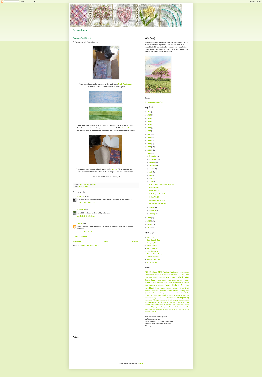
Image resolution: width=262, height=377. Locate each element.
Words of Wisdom (175, 295)
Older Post (134, 241)
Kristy (182, 288)
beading (183, 295)
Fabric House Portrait (174, 280)
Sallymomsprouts (153, 257)
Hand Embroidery (157, 288)
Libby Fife (81, 196)
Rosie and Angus (159, 293)
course (114, 169)
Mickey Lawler (128, 128)
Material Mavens (153, 251)
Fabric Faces (161, 280)
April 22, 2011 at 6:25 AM (86, 216)
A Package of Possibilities (158, 194)
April (151, 181)
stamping (151, 309)
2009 (149, 221)
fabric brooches (161, 298)
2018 (149, 131)
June (151, 175)
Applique (166, 272)
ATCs (160, 272)
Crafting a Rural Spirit (157, 200)
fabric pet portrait (159, 300)
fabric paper (148, 300)
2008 (149, 224)
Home (106, 241)
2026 (149, 112)
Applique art (174, 272)
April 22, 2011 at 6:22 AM (86, 202)
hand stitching (167, 302)
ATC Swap (153, 272)
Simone (79, 223)
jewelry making (177, 302)
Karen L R (81, 210)
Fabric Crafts (150, 280)
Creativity (162, 277)
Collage (187, 274)
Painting (169, 290)
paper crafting (149, 307)
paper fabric (158, 307)
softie (146, 309)
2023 (149, 121)
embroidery (152, 298)
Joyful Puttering (152, 248)
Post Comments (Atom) (90, 245)
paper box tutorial (183, 304)
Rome (151, 293)
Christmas (181, 274)
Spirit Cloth (153, 295)
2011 (149, 153)
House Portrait (169, 288)
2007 (149, 227)
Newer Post (77, 241)
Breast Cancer (157, 274)
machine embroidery (152, 304)
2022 (149, 124)
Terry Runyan (152, 262)
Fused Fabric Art (175, 285)
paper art (175, 304)
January (152, 214)
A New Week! (154, 197)
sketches (186, 307)
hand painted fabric (155, 302)
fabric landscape (171, 298)
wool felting (152, 311)
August (152, 169)
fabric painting (83, 186)
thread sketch (164, 309)
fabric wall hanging (171, 300)
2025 (149, 115)
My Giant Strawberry (154, 254)
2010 (149, 218)
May (151, 178)
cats (188, 295)
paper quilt (166, 307)
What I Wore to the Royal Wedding (161, 184)
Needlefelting (154, 290)
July (151, 172)
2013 (149, 147)
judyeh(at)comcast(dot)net (154, 102)
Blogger (140, 363)
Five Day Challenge (183, 282)
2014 (149, 144)
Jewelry (176, 288)
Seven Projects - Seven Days (175, 293)
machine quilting (165, 304)
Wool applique (163, 295)
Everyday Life (152, 243)
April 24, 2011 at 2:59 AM (86, 232)
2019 (149, 128)
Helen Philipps (152, 245)
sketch (182, 307)
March (152, 207)
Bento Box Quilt (184, 272)
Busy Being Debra (153, 240)
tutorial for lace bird (175, 309)
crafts (147, 298)
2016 (149, 137)
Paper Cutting (179, 290)
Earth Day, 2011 (154, 191)
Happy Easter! (154, 187)
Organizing (162, 290)
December (153, 156)
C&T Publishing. (125, 84)
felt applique (183, 300)
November (153, 159)
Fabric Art (182, 277)
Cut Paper (170, 277)
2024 (149, 118)
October (152, 162)
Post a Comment (81, 236)
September (153, 165)
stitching (157, 309)
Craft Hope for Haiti (151, 277)
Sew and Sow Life (153, 259)
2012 (149, 150)
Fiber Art (160, 282)
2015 (149, 140)
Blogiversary (149, 274)
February (152, 210)
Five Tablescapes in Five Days (154, 285)
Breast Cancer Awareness (169, 274)
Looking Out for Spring (157, 203)
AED (147, 272)
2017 (149, 134)
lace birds (186, 302)
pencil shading (175, 307)
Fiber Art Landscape (170, 282)
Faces (154, 282)
